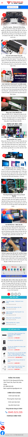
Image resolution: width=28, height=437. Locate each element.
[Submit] (19, 7)
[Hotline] (2, 427)
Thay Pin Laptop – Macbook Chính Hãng (14, 302)
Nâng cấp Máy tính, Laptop (13, 322)
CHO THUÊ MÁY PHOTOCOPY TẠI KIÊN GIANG (15, 312)
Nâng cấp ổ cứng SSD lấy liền (13, 318)
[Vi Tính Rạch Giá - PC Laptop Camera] (15, 2)
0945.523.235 (15, 412)
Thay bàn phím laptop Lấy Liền (13, 307)
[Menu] (2, 3)
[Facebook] (2, 432)
